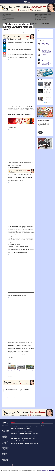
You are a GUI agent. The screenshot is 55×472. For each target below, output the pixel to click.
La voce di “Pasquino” (28, 433)
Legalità (37, 433)
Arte (34, 425)
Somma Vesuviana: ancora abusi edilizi (29, 370)
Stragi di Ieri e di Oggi (17, 438)
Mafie (27, 435)
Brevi (16, 426)
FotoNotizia (28, 428)
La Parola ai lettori (13, 433)
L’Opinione (31, 431)
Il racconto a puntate (14, 431)
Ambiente (21, 425)
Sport (12, 438)
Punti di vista (13, 436)
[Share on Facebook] (4, 40)
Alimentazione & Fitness (14, 425)
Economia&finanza (20, 428)
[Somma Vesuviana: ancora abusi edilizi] (30, 367)
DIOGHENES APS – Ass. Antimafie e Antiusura (18, 441)
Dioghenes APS (35, 426)
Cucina (27, 426)
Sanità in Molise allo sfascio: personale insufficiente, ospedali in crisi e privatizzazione (47, 91)
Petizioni (34, 435)
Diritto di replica (13, 428)
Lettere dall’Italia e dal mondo (15, 435)
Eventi (25, 428)
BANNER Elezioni (30, 440)
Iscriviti (40, 132)
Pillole (37, 435)
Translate (45, 35)
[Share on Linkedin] (4, 45)
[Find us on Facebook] (41, 425)
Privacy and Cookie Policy (44, 470)
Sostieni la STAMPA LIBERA (34, 443)
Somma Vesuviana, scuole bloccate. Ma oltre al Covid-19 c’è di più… (20, 371)
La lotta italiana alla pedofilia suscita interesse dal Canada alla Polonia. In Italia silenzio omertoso (47, 99)
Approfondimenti (29, 425)
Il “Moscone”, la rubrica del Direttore (16, 430)
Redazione (27, 443)
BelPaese (12, 426)
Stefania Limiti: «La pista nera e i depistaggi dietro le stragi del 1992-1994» (46, 63)
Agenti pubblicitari (24, 440)
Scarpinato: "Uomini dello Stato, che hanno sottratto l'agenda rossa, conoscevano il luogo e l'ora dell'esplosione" (46, 51)
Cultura (30, 426)
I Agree (51, 470)
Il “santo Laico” (25, 430)
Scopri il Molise (21, 436)
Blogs (19, 440)
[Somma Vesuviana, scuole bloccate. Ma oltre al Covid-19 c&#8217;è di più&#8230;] (21, 367)
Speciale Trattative (34, 436)
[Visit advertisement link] (27, 7)
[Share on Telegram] (4, 50)
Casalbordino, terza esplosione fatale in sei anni (46, 59)
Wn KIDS (30, 438)
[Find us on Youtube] (43, 425)
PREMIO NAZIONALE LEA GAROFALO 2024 (17, 443)
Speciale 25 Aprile (27, 436)
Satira (17, 436)
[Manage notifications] (12, 465)
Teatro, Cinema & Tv (24, 438)
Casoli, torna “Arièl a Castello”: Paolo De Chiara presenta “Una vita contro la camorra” (46, 45)
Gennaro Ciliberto (7, 32)
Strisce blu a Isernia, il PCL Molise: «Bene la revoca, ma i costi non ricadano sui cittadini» (47, 84)
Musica (30, 435)
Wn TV (34, 438)
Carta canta (19, 426)
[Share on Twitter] (4, 43)
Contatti (35, 440)
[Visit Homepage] (27, 2)
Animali (25, 425)
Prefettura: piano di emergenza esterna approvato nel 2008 (45, 56)
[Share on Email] (4, 53)
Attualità (19, 32)
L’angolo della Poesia (25, 431)
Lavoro (34, 433)
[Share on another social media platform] (4, 55)
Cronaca (23, 426)
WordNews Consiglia (14, 440)
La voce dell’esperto (21, 433)
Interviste (19, 431)
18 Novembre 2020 (14, 32)
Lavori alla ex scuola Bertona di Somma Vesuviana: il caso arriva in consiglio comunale (11, 372)
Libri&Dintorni (23, 435)
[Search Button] (52, 1)
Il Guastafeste (31, 430)
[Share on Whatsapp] (4, 48)
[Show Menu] (2, 1)
